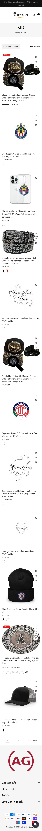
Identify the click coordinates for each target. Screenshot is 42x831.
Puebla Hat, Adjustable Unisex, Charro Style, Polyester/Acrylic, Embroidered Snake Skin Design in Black (19, 379)
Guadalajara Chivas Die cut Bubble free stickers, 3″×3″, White (19, 155)
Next (34, 740)
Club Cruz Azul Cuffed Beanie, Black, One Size (20, 610)
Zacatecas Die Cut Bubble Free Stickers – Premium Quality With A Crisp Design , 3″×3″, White (20, 494)
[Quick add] (36, 57)
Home (17, 33)
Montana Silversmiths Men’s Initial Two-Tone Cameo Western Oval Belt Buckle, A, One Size (20, 661)
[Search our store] (34, 15)
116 (29, 740)
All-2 (25, 33)
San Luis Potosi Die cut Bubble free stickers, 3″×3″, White (21, 320)
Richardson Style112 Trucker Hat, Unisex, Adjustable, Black (20, 721)
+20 (26, 672)
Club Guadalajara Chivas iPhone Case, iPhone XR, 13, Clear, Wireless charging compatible (19, 214)
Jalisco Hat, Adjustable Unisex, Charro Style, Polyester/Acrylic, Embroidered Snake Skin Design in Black (18, 98)
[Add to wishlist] (36, 66)
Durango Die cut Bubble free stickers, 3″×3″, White (18, 553)
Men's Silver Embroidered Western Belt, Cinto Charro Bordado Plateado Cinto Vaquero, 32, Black (19, 261)
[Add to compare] (36, 62)
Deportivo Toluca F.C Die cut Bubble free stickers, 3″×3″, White (19, 435)
